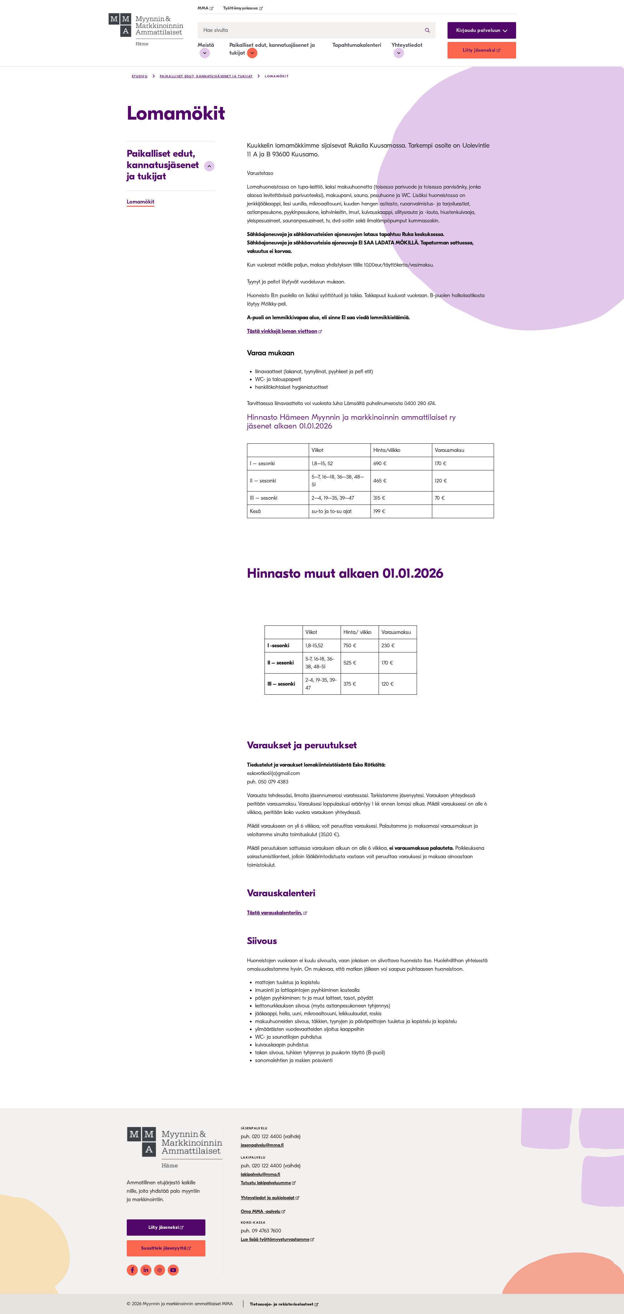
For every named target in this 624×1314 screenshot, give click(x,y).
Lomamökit (277, 76)
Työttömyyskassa (240, 8)
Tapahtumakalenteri (356, 45)
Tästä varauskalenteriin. (274, 913)
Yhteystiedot (407, 45)
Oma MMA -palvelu (260, 1211)
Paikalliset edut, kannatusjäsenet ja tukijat (206, 76)
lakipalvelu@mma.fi (260, 1174)
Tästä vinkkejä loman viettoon (282, 331)
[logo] (153, 29)
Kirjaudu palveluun (478, 30)
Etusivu (140, 76)
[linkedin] (146, 1270)
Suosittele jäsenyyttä (164, 1248)
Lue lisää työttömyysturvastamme (275, 1239)
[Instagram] (159, 1270)
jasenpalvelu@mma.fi (262, 1145)
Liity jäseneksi (479, 50)
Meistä (206, 45)
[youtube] (173, 1270)
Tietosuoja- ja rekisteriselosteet (282, 1304)
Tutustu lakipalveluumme (266, 1183)
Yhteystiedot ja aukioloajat (267, 1198)
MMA (203, 8)
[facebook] (132, 1270)
